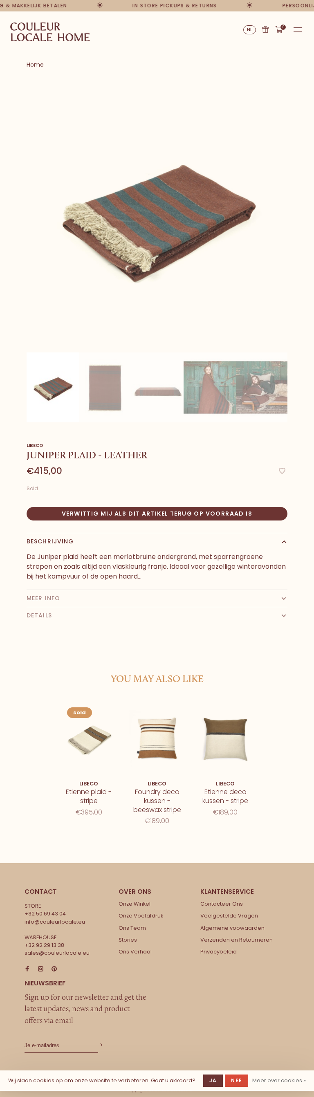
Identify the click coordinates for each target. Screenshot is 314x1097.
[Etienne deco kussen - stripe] (225, 738)
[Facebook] (27, 969)
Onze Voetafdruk (141, 915)
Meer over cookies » (279, 1080)
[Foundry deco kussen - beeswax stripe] (157, 738)
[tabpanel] (157, 215)
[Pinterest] (54, 969)
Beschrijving (50, 541)
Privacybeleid (218, 951)
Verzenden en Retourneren (236, 939)
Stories (128, 939)
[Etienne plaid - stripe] (89, 738)
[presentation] (53, 387)
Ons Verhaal (135, 951)
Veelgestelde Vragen (229, 915)
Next (291, 375)
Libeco (35, 445)
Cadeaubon (265, 29)
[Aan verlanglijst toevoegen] (282, 471)
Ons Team (132, 927)
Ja (213, 1080)
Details (39, 615)
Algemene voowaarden (232, 927)
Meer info (43, 598)
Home (35, 65)
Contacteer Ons (221, 903)
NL (250, 30)
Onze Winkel (134, 903)
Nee (236, 1080)
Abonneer (100, 1045)
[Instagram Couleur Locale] (40, 969)
